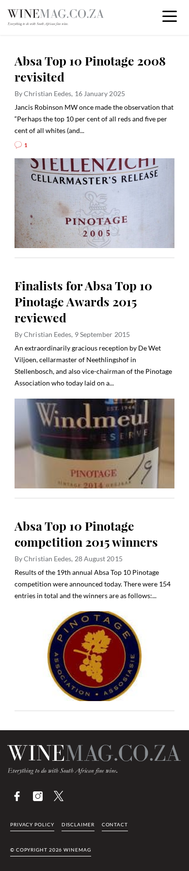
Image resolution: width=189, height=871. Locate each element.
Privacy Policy (32, 824)
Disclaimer (78, 824)
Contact (115, 824)
